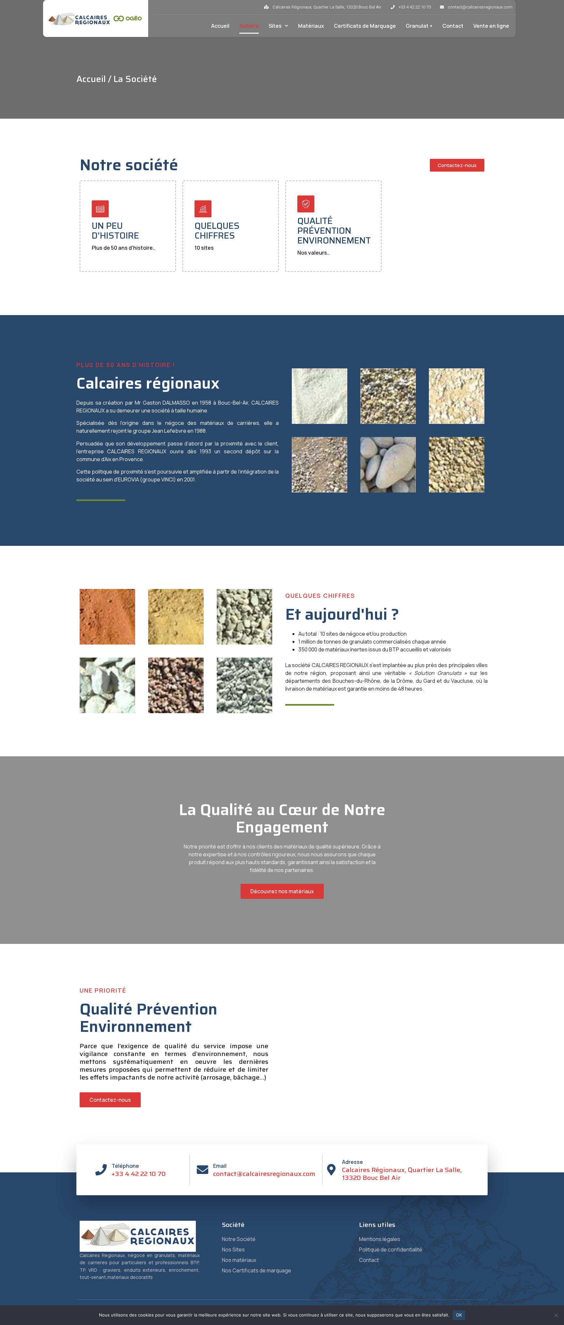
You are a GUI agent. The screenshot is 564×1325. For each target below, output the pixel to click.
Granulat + (419, 25)
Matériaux (311, 25)
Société (249, 25)
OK (459, 1314)
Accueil (220, 25)
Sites (275, 25)
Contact (452, 25)
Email (220, 1165)
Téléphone (125, 1165)
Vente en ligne (491, 25)
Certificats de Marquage (365, 25)
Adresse (352, 1162)
